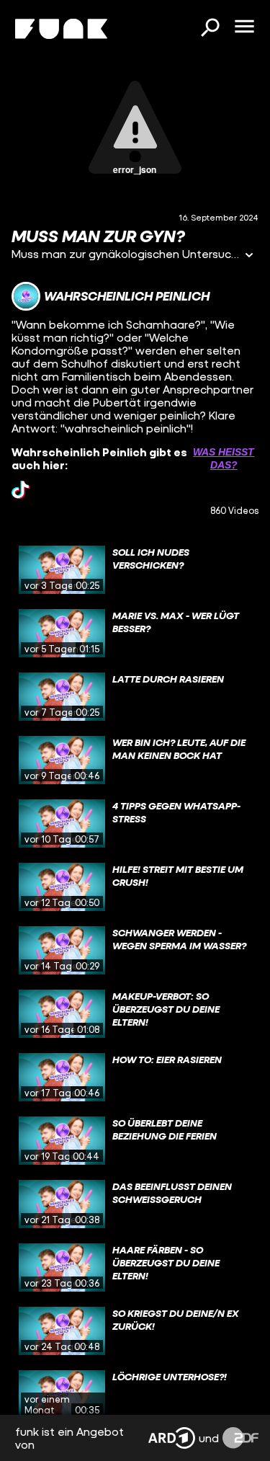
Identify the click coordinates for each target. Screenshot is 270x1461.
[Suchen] (209, 29)
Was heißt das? (223, 458)
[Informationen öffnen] (249, 256)
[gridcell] (135, 570)
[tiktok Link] (21, 490)
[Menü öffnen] (244, 27)
